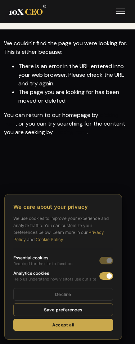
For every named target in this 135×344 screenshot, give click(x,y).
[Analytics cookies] (106, 276)
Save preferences (63, 309)
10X (27, 11)
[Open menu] (120, 11)
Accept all (63, 324)
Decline (63, 294)
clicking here (70, 132)
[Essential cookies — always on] (106, 260)
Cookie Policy (49, 239)
